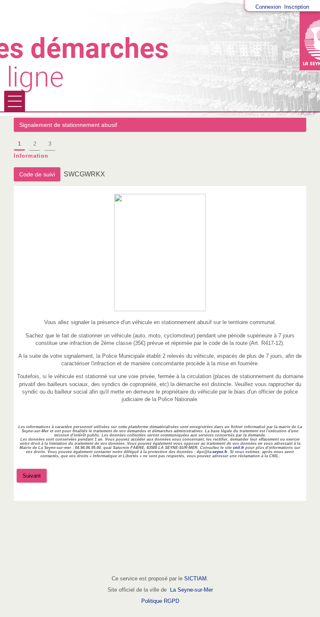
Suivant (31, 476)
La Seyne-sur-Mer (191, 590)
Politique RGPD (160, 601)
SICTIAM (195, 578)
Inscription (296, 7)
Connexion (268, 7)
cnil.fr (238, 448)
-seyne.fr (219, 452)
